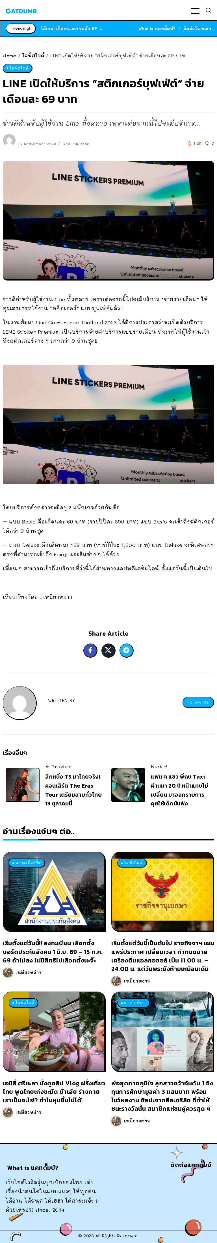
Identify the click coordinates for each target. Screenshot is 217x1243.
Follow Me (198, 702)
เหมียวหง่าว (29, 972)
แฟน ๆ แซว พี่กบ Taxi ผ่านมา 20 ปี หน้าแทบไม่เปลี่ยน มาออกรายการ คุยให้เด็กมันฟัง (179, 790)
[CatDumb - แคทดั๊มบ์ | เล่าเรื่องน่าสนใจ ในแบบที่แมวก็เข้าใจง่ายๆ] (21, 10)
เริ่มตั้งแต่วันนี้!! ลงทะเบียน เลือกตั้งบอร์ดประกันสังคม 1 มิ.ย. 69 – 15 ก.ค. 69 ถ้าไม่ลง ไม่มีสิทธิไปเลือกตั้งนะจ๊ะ (53, 951)
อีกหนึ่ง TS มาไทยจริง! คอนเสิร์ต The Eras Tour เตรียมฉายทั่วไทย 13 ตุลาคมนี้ (73, 790)
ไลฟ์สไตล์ (33, 55)
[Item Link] (53, 891)
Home (9, 55)
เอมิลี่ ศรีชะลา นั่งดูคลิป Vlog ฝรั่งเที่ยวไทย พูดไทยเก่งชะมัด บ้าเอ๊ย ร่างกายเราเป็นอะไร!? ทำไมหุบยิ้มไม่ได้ (54, 1092)
